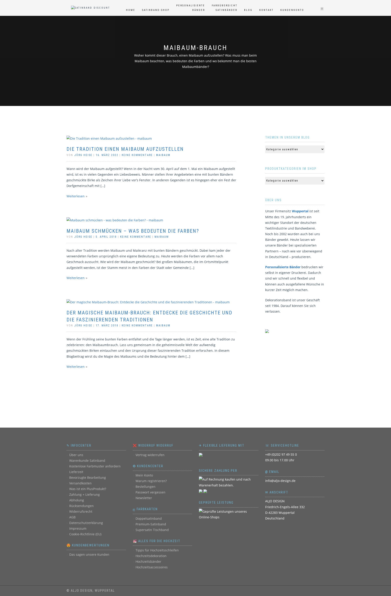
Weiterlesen (76, 196)
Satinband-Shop (155, 10)
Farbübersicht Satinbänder (224, 8)
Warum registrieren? (151, 481)
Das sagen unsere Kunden (89, 554)
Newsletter (144, 498)
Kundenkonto (292, 10)
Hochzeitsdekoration (151, 556)
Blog (248, 10)
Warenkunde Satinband (87, 460)
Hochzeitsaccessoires (152, 567)
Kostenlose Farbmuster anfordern (95, 466)
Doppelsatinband (149, 518)
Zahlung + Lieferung (84, 494)
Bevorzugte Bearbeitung (87, 477)
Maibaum (163, 155)
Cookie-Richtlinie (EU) (85, 534)
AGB (72, 517)
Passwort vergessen (150, 492)
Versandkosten (80, 483)
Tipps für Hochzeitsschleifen (157, 550)
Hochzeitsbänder (148, 561)
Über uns (76, 455)
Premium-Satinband (151, 524)
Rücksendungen (81, 506)
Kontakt (266, 10)
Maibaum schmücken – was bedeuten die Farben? (133, 231)
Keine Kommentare (137, 155)
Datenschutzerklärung (86, 523)
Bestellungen (145, 486)
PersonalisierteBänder (190, 8)
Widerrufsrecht (80, 511)
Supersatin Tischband (152, 530)
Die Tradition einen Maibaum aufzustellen (125, 149)
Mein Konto (144, 475)
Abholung (76, 500)
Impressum (77, 528)
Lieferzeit (76, 472)
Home (130, 10)
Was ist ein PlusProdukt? (87, 489)
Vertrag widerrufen (150, 455)
